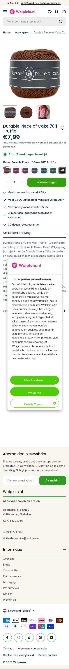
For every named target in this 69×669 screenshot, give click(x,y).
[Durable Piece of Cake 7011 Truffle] (7, 170)
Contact (8, 648)
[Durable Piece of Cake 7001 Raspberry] (16, 170)
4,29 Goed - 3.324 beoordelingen (41, 3)
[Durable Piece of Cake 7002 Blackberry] (25, 170)
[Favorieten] (49, 11)
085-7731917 (14, 531)
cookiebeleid (19, 337)
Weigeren (34, 393)
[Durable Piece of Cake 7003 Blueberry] (34, 170)
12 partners (33, 321)
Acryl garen (22, 32)
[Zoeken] (61, 21)
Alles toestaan (33, 380)
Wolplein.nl (19, 662)
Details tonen (33, 404)
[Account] (56, 12)
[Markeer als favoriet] (62, 128)
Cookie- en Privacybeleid (18, 655)
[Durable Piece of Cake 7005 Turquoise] (53, 170)
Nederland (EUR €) (19, 610)
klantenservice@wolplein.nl (22, 538)
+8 (62, 170)
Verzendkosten (28, 142)
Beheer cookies (47, 655)
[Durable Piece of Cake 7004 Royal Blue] (44, 170)
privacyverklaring (28, 333)
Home (6, 32)
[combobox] (34, 21)
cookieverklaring (25, 358)
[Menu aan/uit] (5, 12)
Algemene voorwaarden (32, 648)
